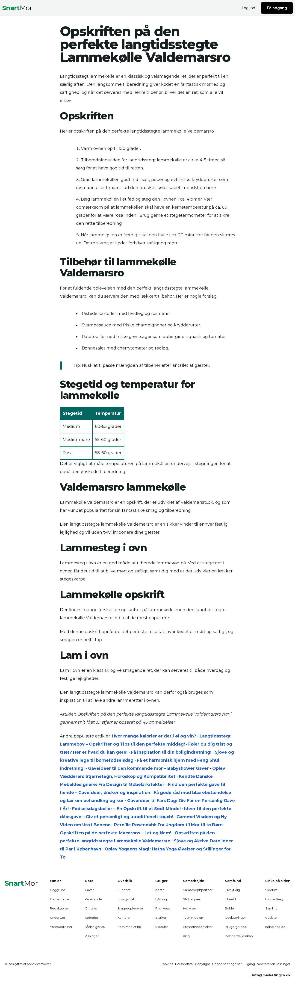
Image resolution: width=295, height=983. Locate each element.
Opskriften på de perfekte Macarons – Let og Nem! (115, 832)
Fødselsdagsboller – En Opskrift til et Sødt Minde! (126, 808)
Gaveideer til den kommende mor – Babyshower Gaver (148, 768)
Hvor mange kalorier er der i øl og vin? (154, 736)
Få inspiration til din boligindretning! (171, 752)
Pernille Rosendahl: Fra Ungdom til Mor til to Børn (168, 824)
